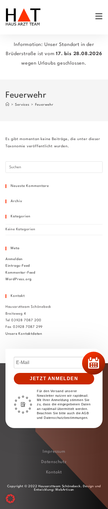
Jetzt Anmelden (54, 378)
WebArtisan (64, 489)
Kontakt (54, 472)
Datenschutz (54, 462)
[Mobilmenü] (99, 17)
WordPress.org (18, 279)
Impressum (54, 452)
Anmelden (14, 259)
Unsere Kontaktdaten (23, 334)
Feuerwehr (44, 105)
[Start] (7, 105)
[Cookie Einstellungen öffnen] (10, 502)
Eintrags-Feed (17, 266)
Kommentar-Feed (20, 272)
